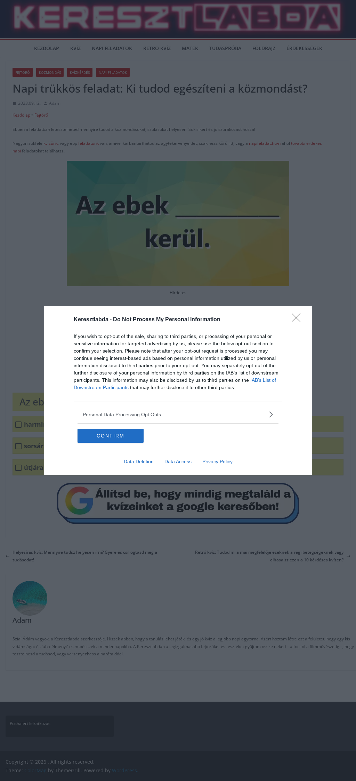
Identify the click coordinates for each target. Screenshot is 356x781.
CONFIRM (110, 436)
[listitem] (178, 414)
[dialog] (178, 390)
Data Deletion (139, 461)
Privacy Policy (217, 461)
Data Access (178, 461)
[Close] (298, 319)
